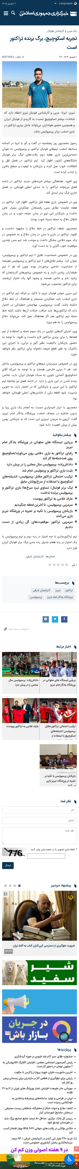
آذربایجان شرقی (34, 556)
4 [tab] (5, 885)
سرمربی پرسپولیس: (66, 772)
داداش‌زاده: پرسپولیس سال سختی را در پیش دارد (40, 465)
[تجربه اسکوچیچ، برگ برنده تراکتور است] (39, 84)
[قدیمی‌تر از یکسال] (58, 664)
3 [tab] (10, 885)
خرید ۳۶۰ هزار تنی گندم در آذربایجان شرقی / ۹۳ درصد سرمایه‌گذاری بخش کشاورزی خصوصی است (42, 1140)
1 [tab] (19, 885)
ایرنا (44, 14)
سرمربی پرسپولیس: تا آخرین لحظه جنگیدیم (44, 505)
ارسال (8, 865)
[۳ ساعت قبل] (39, 916)
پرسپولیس (36, 597)
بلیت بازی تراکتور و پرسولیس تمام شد (47, 471)
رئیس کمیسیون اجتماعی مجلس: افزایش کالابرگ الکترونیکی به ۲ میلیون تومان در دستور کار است (38, 1064)
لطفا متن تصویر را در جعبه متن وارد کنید (54, 850)
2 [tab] (14, 885)
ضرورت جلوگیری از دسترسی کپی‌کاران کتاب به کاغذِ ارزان (44, 945)
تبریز (57, 590)
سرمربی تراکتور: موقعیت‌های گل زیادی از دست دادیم (37, 524)
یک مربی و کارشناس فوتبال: (62, 31)
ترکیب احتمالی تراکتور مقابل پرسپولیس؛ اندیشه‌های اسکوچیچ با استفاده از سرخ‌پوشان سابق (37, 479)
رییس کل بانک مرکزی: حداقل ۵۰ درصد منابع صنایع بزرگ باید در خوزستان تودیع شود (38, 1120)
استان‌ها (50, 556)
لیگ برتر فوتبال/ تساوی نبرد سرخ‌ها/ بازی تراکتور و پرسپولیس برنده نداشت (37, 490)
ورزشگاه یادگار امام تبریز (60, 597)
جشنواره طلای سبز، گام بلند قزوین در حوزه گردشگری (43, 1056)
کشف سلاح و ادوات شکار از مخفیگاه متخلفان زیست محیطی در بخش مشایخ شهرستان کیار (39, 1110)
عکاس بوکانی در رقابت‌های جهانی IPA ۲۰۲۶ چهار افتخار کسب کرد (38, 1130)
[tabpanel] (39, 923)
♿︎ (70, 1159)
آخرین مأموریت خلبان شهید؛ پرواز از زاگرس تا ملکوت (43, 1072)
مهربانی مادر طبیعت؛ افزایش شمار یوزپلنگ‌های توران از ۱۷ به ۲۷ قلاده (37, 1090)
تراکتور (69, 590)
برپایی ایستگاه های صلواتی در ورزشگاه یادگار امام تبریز (37, 445)
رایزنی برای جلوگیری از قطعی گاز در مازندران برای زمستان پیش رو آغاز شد (38, 1080)
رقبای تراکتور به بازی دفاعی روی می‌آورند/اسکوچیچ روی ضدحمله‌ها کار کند (37, 456)
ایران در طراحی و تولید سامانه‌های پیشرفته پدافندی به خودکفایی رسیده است (42, 1100)
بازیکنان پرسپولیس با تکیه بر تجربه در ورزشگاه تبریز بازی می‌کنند (37, 513)
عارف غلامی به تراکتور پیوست (53, 499)
